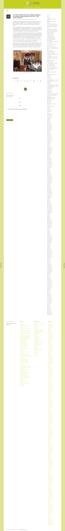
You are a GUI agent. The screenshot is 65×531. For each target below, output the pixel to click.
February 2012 (49, 310)
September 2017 (49, 226)
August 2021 (49, 167)
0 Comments (19, 19)
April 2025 (49, 121)
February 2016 (49, 250)
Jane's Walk (49, 89)
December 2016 (49, 237)
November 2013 (49, 284)
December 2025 (49, 114)
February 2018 (49, 220)
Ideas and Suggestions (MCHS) (52, 29)
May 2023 (48, 144)
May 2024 (48, 131)
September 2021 (49, 165)
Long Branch (49, 92)
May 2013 (48, 291)
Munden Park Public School (51, 71)
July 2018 (48, 213)
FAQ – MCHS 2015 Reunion (51, 24)
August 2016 (49, 242)
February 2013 (49, 295)
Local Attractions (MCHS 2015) (52, 30)
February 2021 (49, 174)
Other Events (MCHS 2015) (51, 46)
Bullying (48, 82)
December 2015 (49, 252)
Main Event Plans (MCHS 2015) (52, 31)
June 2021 (48, 169)
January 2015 (49, 266)
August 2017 (49, 227)
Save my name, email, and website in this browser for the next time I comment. (17, 109)
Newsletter (29, 19)
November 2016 (49, 238)
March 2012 (49, 309)
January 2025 (49, 125)
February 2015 (49, 265)
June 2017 (48, 230)
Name (20, 98)
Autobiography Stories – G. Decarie (52, 79)
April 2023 (49, 145)
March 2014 (49, 279)
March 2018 (49, 218)
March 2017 (49, 233)
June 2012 (48, 305)
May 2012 (48, 306)
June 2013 (48, 290)
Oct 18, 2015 (49, 45)
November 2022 (49, 149)
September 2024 (49, 129)
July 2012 (48, 304)
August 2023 (49, 142)
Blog (48, 16)
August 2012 (49, 303)
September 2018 (49, 211)
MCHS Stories (49, 100)
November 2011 (49, 314)
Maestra (28, 529)
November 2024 (49, 126)
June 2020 (48, 184)
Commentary (49, 83)
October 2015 (49, 255)
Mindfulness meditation (51, 60)
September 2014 (49, 271)
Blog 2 (7, 10)
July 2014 (48, 274)
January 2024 (49, 135)
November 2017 (49, 223)
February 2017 (49, 235)
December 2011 (49, 313)
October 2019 (49, 194)
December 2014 (49, 267)
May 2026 (48, 113)
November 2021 (49, 163)
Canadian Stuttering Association (52, 63)
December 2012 (49, 298)
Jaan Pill (35, 19)
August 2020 (49, 182)
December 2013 (49, 282)
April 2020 (49, 187)
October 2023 (49, 139)
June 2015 (48, 260)
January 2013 (49, 296)
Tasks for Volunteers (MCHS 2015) (52, 54)
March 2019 (49, 203)
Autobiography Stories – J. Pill (52, 81)
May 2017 (48, 231)
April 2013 (49, 293)
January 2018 (49, 221)
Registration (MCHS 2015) (51, 51)
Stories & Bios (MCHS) (51, 53)
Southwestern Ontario (50, 106)
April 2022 (49, 157)
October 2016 (49, 240)
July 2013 (48, 289)
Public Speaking (49, 61)
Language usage (49, 91)
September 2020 (49, 181)
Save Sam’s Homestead (50, 64)
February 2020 (49, 189)
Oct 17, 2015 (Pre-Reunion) (51, 44)
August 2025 (49, 118)
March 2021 (49, 173)
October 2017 (49, 225)
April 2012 (49, 308)
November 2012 (49, 299)
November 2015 (49, 254)
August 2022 (49, 153)
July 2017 (48, 228)
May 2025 (48, 120)
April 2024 (49, 133)
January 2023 (49, 147)
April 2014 (49, 277)
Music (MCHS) (49, 40)
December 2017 (49, 222)
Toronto (32, 19)
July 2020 (48, 183)
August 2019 (49, 197)
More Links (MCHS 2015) (51, 39)
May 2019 (48, 201)
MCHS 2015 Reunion (25, 19)
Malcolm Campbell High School (52, 68)
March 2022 (49, 158)
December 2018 (49, 207)
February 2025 (49, 124)
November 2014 (49, 269)
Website (20, 105)
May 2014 (48, 276)
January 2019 (49, 206)
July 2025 (48, 119)
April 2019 (49, 202)
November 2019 (49, 193)
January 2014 (49, 281)
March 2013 (49, 294)
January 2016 (49, 251)
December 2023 (49, 137)
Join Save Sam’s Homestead (51, 66)
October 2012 (49, 300)
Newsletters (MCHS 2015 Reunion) (52, 41)
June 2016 (48, 245)
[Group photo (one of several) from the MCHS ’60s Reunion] (1, 265)
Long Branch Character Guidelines (52, 93)
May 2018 (48, 216)
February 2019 (49, 204)
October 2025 (49, 116)
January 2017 (49, 236)
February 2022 (49, 159)
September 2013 (49, 286)
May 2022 (48, 155)
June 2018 (48, 215)
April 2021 (49, 172)
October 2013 (49, 285)
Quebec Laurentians (50, 69)
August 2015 (49, 257)
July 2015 (48, 259)
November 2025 (49, 115)
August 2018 (49, 212)
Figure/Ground (49, 88)
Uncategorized (49, 110)
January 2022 (49, 160)
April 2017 (49, 232)
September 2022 (49, 152)
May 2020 (48, 186)
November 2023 (49, 138)
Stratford (48, 107)
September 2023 (49, 140)
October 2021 (49, 164)
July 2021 (48, 168)
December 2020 (49, 177)
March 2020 (49, 188)
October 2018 (49, 209)
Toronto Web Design (16, 529)
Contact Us (49, 17)
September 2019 (49, 196)
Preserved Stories (50, 50)
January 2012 (49, 311)
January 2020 (49, 191)
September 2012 (49, 301)
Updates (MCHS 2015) (50, 65)
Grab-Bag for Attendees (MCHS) (52, 25)
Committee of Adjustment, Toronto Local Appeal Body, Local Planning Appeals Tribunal (52, 86)
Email (20, 102)
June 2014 (48, 275)
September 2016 (49, 241)
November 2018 (49, 208)
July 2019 (48, 198)
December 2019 (49, 192)
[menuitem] (25, 7)
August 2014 (49, 272)
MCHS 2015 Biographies (51, 97)
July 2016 (48, 243)
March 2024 (49, 134)
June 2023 (48, 143)
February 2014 (49, 280)
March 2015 (49, 264)
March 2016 (49, 248)
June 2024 (48, 130)
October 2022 (49, 150)
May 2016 (48, 246)
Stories (48, 70)
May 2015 (48, 261)
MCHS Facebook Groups (51, 36)
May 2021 (48, 170)
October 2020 (49, 179)
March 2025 (49, 123)
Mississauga (49, 101)
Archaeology (49, 55)
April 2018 (49, 217)
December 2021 (49, 162)
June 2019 (48, 199)
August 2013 (49, 288)
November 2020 (49, 178)
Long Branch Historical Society (52, 56)
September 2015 (49, 256)
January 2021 (49, 176)
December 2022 (49, 148)
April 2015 (49, 262)
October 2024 (49, 128)
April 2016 (49, 247)
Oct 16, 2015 (49, 42)
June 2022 (48, 154)
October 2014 (49, 270)
